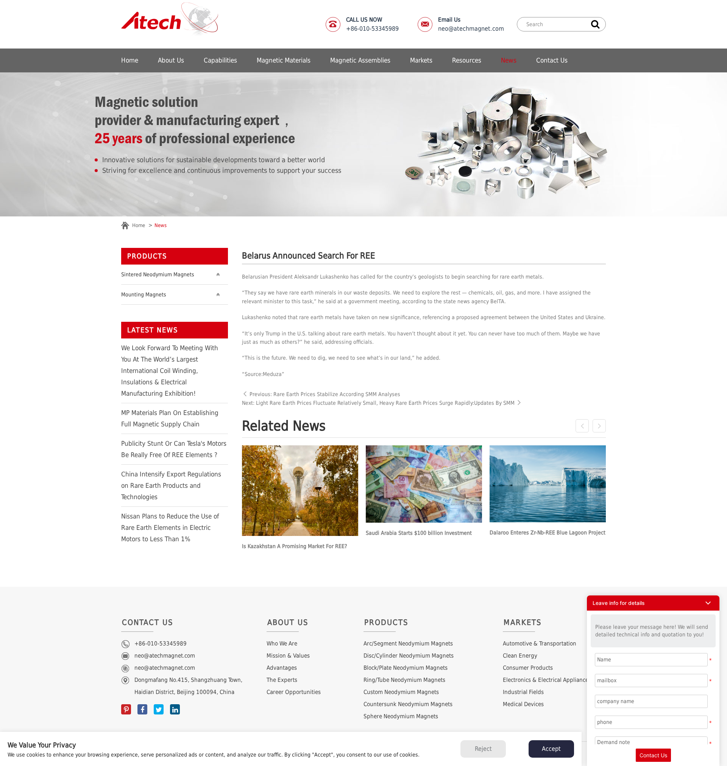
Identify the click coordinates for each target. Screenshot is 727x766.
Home (129, 60)
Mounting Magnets (143, 294)
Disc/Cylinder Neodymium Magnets (409, 655)
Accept (551, 748)
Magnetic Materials (283, 60)
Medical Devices (523, 704)
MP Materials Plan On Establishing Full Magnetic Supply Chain (169, 418)
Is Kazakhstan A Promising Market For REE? (294, 546)
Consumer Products (528, 667)
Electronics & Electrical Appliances (547, 680)
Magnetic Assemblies (360, 60)
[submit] (595, 23)
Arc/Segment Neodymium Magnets (408, 643)
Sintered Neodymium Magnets (157, 274)
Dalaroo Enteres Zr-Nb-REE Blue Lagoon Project (547, 532)
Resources (466, 60)
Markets (421, 60)
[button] (653, 603)
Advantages (282, 667)
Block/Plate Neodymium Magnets (406, 667)
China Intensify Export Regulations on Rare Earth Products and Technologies (171, 485)
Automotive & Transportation (539, 643)
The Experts (282, 680)
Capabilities (220, 60)
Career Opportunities (294, 692)
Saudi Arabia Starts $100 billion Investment (419, 533)
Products (147, 256)
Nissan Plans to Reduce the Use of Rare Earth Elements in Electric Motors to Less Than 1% (170, 527)
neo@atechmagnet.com (471, 24)
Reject (483, 748)
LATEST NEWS (152, 330)
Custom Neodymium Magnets (401, 692)
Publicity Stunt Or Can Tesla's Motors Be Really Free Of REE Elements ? (173, 449)
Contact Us (552, 60)
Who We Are (282, 643)
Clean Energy (520, 655)
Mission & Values (288, 655)
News (508, 60)
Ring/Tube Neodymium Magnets (404, 680)
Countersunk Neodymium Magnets (408, 704)
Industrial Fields (523, 692)
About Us (171, 60)
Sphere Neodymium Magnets (401, 716)
